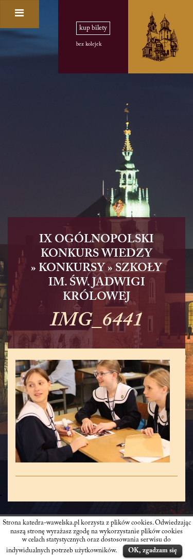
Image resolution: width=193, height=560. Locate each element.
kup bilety (93, 28)
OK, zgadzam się (152, 550)
